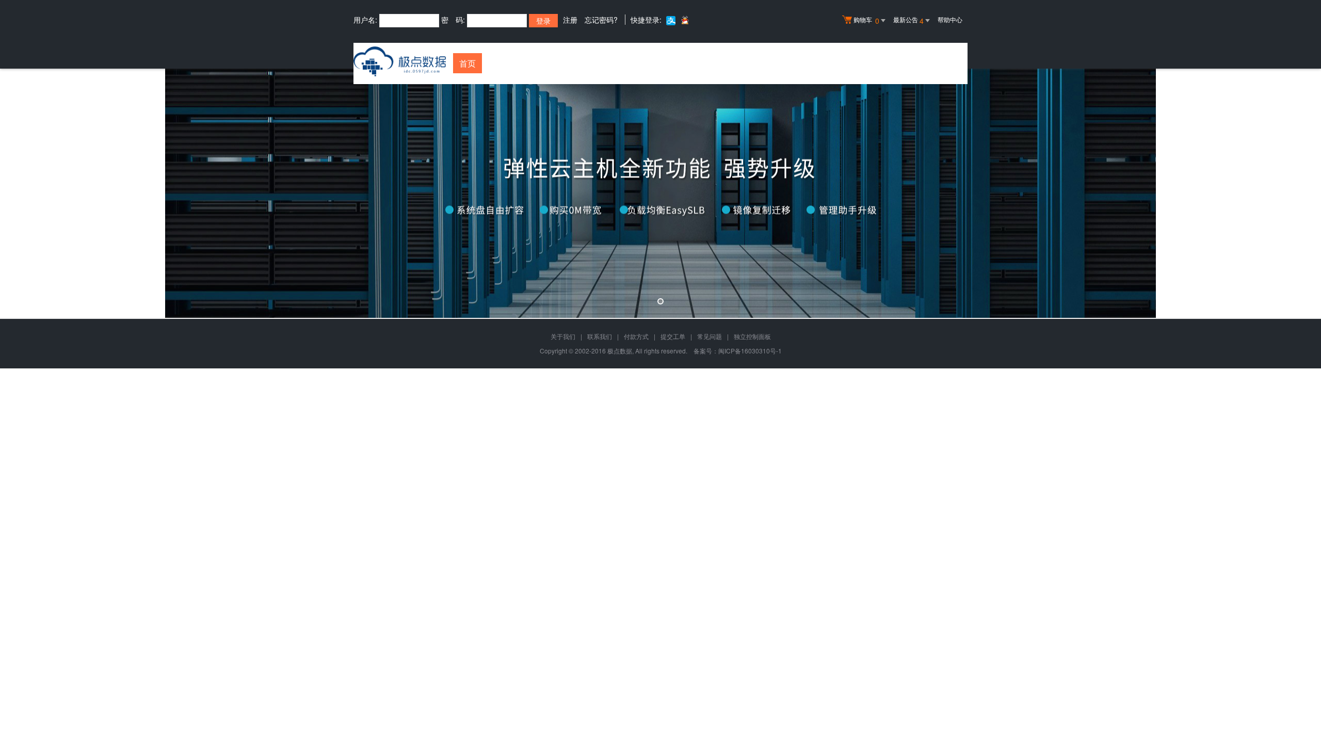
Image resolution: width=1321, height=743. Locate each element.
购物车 (866, 20)
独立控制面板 (752, 336)
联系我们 (599, 336)
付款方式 (636, 336)
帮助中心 (950, 19)
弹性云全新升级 (660, 193)
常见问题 (709, 336)
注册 (570, 19)
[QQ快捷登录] (684, 19)
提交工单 (672, 336)
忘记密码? (601, 19)
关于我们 (563, 336)
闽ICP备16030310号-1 (750, 350)
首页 (467, 63)
